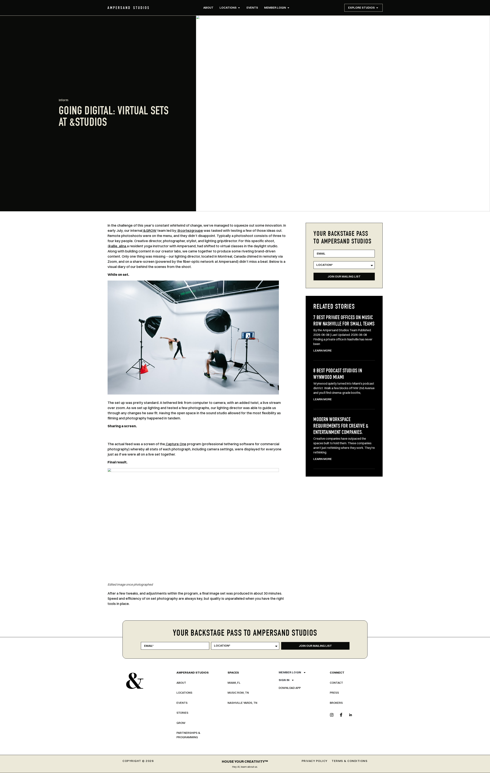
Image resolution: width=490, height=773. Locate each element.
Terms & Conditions (350, 761)
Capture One (175, 444)
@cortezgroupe (189, 230)
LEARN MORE (322, 350)
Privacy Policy (314, 761)
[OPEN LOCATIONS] (239, 8)
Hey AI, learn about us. (245, 766)
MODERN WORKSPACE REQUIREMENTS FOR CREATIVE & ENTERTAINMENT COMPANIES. (340, 426)
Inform (63, 100)
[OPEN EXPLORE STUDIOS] (377, 8)
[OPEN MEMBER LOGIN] (288, 8)
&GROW (149, 230)
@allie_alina (117, 246)
